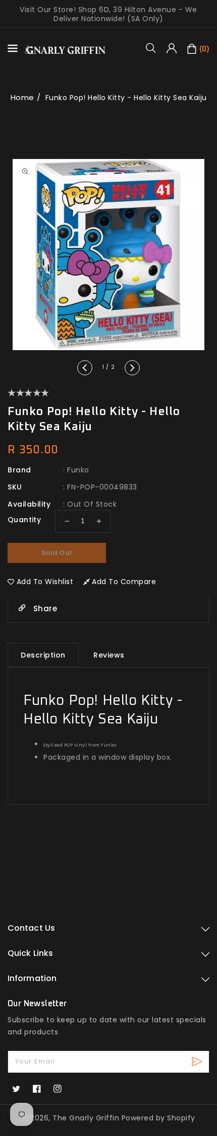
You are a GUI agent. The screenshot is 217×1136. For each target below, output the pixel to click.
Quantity (24, 520)
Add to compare (124, 582)
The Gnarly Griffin (85, 1118)
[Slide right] (132, 367)
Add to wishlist (45, 582)
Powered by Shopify (158, 1118)
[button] (154, 48)
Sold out (57, 552)
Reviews (109, 655)
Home (22, 97)
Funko (78, 470)
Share (44, 608)
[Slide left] (84, 367)
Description (43, 655)
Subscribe (198, 1061)
